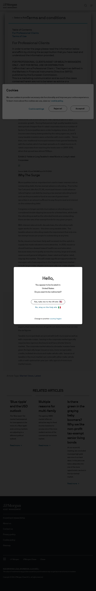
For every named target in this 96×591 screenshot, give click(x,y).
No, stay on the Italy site (46, 307)
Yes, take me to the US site (46, 302)
